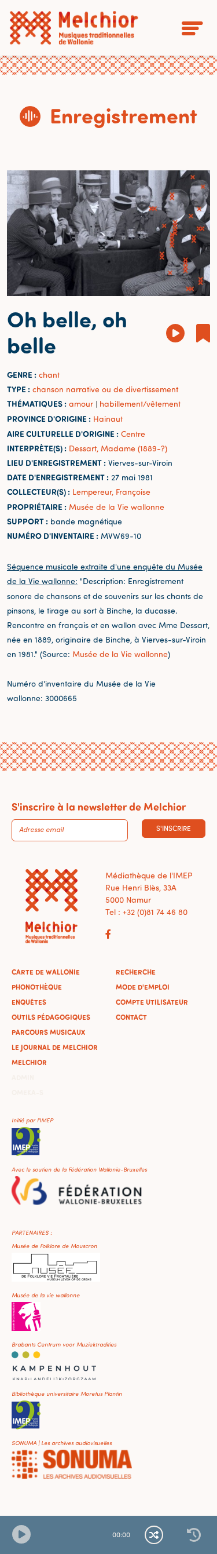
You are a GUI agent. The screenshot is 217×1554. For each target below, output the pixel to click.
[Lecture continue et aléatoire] (154, 1535)
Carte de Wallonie (46, 971)
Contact (131, 1017)
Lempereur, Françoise (111, 492)
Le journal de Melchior (55, 1047)
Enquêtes (29, 1001)
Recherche (136, 971)
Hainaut (108, 419)
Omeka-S (27, 1092)
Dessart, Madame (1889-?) (118, 448)
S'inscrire (173, 828)
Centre (133, 434)
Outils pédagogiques (51, 1017)
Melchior (29, 1062)
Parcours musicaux (48, 1032)
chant (49, 375)
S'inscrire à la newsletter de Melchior (99, 807)
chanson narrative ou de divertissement (105, 389)
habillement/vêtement (140, 403)
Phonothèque (37, 986)
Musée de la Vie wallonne (116, 507)
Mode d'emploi (143, 986)
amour (81, 403)
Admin (23, 1077)
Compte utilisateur (152, 1001)
